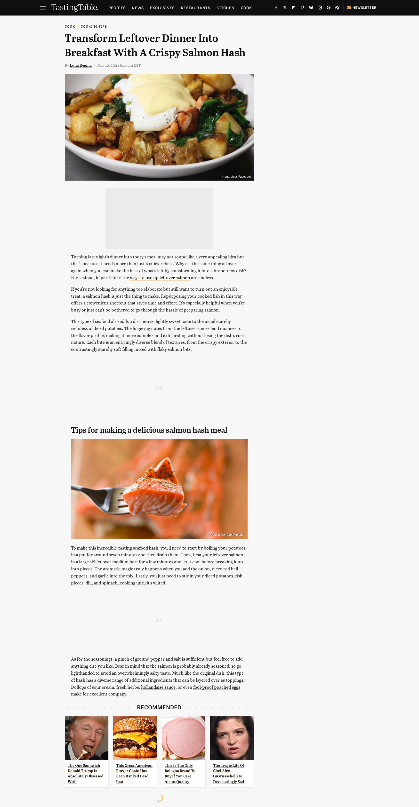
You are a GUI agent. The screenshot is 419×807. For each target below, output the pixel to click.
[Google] (328, 8)
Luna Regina (81, 65)
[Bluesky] (311, 8)
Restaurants (195, 7)
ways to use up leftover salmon (160, 277)
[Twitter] (284, 8)
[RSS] (337, 8)
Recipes (117, 7)
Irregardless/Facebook (236, 176)
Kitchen (225, 7)
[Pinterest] (302, 8)
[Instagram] (319, 8)
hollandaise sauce (158, 687)
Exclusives (162, 7)
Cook (246, 7)
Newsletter (365, 7)
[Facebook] (276, 8)
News (138, 7)
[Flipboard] (293, 8)
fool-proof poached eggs (216, 687)
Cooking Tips (94, 26)
